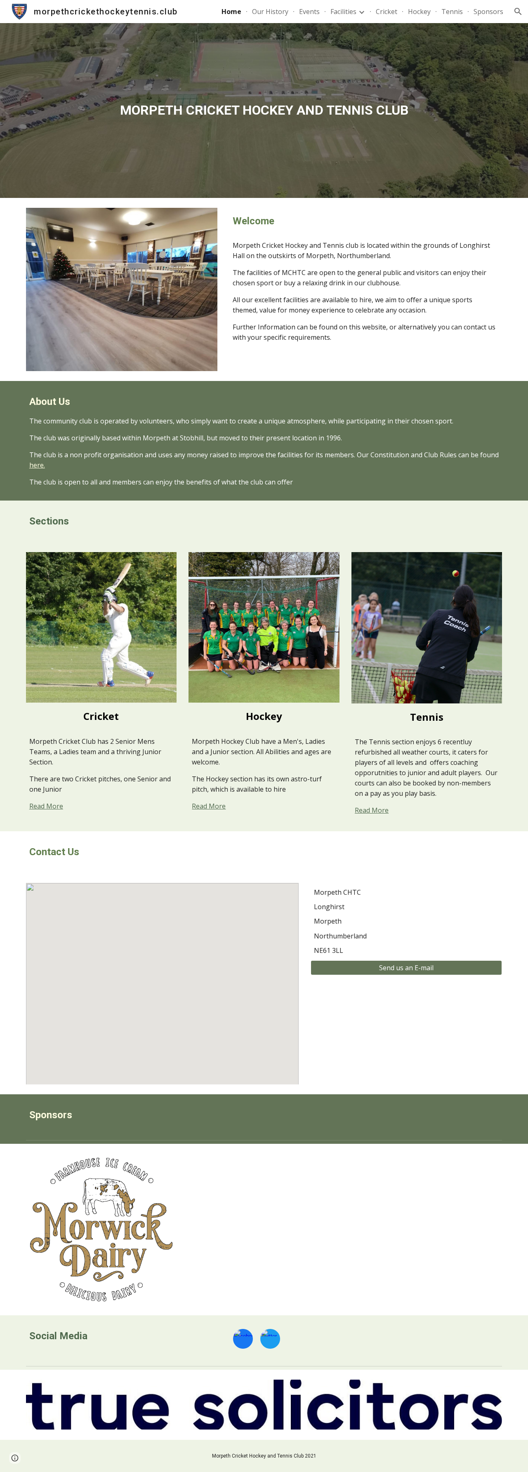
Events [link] (309, 11)
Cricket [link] (386, 11)
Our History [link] (270, 11)
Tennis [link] (452, 11)
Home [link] (231, 11)
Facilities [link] (343, 11)
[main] (264, 110)
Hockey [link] (419, 11)
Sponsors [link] (488, 11)
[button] (518, 11)
